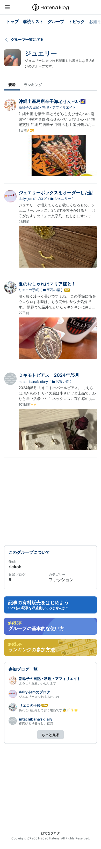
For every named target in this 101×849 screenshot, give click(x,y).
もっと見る (50, 734)
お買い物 (62, 381)
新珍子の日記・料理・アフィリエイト (47, 107)
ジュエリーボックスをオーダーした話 (56, 192)
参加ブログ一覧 (23, 669)
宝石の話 (53, 290)
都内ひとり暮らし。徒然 (36, 723)
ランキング (33, 84)
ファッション (61, 579)
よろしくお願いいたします (37, 683)
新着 (12, 84)
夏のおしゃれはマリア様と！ (47, 283)
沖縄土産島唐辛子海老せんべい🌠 (52, 101)
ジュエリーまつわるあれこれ (39, 697)
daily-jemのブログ (33, 198)
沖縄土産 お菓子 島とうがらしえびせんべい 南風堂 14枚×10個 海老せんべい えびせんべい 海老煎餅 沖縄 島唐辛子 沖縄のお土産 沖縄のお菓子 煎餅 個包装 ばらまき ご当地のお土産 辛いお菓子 (57, 124)
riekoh (15, 566)
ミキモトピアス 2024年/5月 (49, 375)
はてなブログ (50, 833)
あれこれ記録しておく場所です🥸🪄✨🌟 (48, 710)
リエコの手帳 (29, 290)
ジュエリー (41, 53)
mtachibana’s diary (33, 382)
